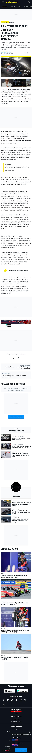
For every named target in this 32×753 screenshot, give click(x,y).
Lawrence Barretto (6, 52)
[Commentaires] (28, 52)
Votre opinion (16, 729)
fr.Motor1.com (16, 713)
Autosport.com (16, 719)
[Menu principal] (3, 2)
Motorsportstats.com (16, 721)
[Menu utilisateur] (28, 2)
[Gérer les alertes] (18, 357)
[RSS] (3, 704)
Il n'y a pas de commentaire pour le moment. (16, 389)
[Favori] (24, 52)
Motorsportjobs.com (16, 716)
